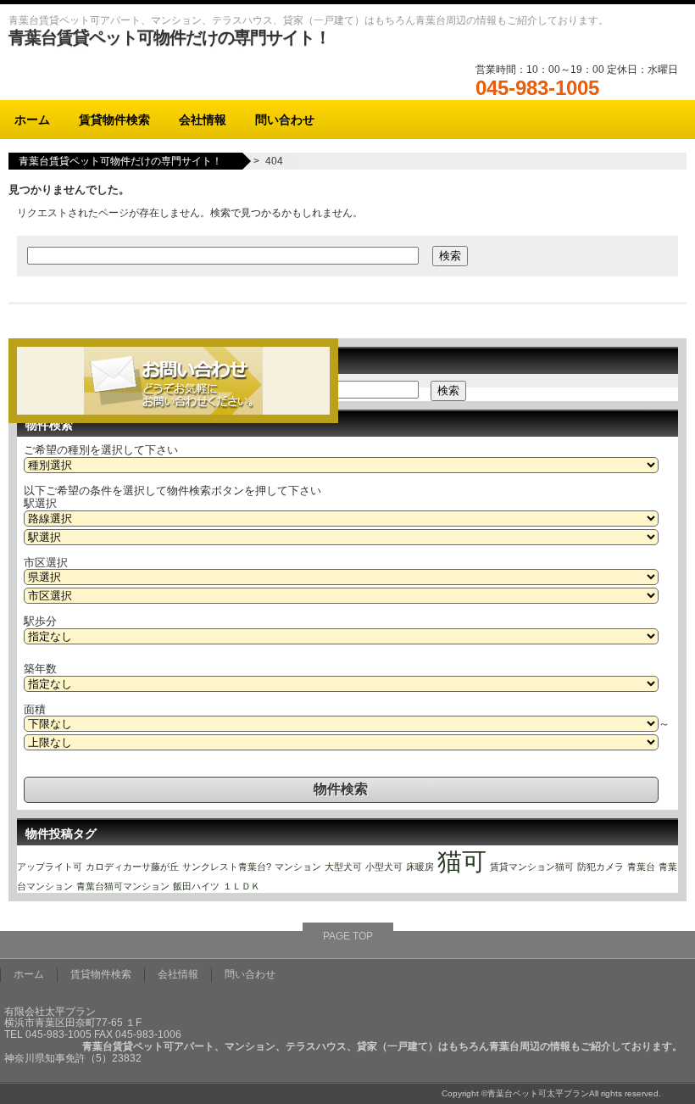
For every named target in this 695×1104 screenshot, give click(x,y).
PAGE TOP (348, 936)
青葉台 (641, 866)
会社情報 (202, 119)
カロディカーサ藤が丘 (132, 866)
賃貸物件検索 (114, 119)
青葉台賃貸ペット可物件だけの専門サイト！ (169, 37)
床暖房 (420, 866)
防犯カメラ (600, 866)
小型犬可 (384, 866)
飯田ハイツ (196, 886)
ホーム (32, 119)
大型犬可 (343, 866)
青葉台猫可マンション (123, 886)
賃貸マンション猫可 (532, 866)
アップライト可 (49, 866)
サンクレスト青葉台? (226, 866)
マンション (298, 866)
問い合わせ (284, 119)
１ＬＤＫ (241, 886)
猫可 (461, 861)
